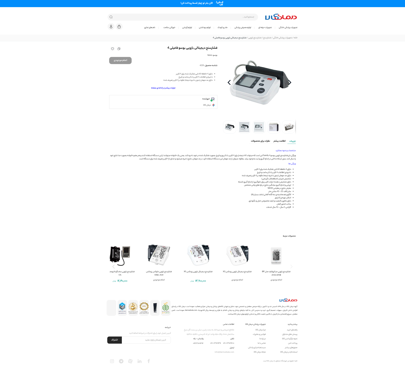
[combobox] (183, 17)
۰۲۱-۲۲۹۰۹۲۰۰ (228, 343)
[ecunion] (122, 308)
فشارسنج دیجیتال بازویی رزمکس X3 (237, 271)
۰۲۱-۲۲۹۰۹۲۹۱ (215, 343)
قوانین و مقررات (259, 334)
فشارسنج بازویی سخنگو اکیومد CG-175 (120, 273)
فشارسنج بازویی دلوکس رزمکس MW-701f (159, 273)
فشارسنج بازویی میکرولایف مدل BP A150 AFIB (276, 273)
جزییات (292, 141)
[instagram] (112, 361)
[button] (111, 26)
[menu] (212, 27)
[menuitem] (286, 27)
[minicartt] (119, 26)
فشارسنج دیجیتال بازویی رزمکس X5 (198, 271)
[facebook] (148, 361)
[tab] (291, 141)
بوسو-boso (212, 55)
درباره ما (262, 338)
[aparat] (130, 361)
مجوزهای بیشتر (291, 347)
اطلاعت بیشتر (280, 141)
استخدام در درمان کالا (288, 352)
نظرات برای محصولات (260, 141)
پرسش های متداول (289, 334)
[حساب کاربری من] (111, 28)
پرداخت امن (292, 343)
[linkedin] (139, 361)
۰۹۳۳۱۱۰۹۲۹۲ (198, 343)
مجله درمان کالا (260, 352)
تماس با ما (262, 343)
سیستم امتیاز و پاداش (257, 347)
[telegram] (121, 361)
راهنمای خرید (292, 330)
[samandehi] (133, 308)
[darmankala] (281, 16)
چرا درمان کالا (260, 330)
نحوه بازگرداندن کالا (289, 338)
